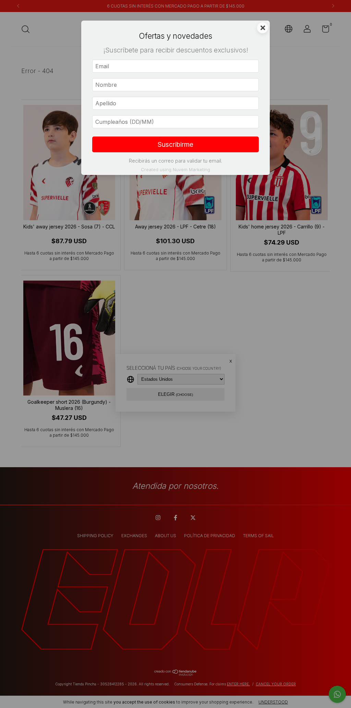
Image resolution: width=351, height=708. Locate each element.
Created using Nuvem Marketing (175, 169)
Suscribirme (175, 144)
